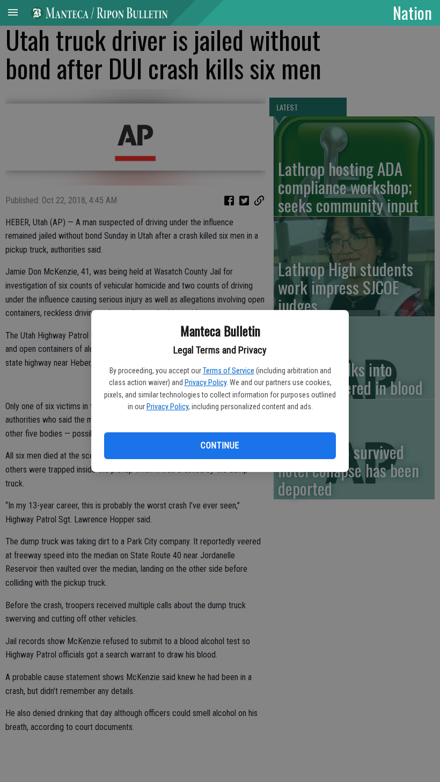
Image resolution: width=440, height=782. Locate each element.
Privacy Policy (205, 382)
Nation (412, 12)
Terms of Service (228, 370)
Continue (220, 445)
